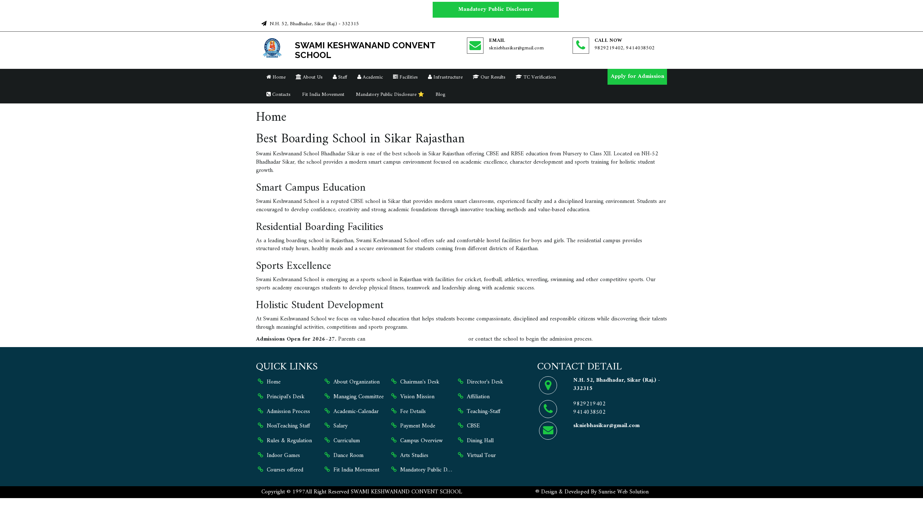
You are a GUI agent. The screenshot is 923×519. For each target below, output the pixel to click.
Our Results (492, 77)
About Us (312, 77)
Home (278, 77)
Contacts (281, 94)
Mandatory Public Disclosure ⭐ (389, 94)
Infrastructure (447, 77)
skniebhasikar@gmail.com (516, 48)
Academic (372, 77)
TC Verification (539, 77)
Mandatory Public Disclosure (495, 9)
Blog (439, 94)
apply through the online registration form (417, 339)
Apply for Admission (637, 76)
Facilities (408, 77)
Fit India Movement (322, 94)
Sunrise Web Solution (624, 492)
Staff (342, 77)
